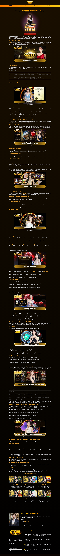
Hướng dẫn (48, 5)
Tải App (38, 5)
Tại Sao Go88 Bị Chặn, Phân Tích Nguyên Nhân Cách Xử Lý (15, 484)
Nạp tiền (29, 5)
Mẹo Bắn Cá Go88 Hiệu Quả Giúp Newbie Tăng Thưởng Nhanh (30, 484)
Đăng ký (19, 5)
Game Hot (15, 5)
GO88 (11, 5)
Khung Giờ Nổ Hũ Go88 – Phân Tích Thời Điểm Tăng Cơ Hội (15, 499)
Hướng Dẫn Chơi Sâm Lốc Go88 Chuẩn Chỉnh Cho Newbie (44, 499)
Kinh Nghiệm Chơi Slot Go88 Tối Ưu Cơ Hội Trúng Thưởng (44, 484)
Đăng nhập (24, 5)
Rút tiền (33, 5)
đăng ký (34, 271)
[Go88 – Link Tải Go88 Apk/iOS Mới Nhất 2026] (30, 2)
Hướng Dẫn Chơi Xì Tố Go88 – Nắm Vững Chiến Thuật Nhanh (30, 499)
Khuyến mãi (43, 5)
